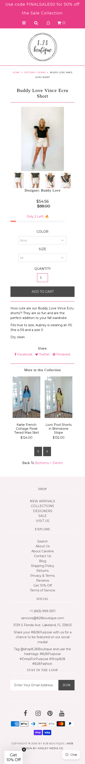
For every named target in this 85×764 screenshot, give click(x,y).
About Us (43, 546)
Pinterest (62, 354)
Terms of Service (42, 590)
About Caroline (42, 551)
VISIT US (42, 521)
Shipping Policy (42, 566)
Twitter (44, 354)
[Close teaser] (24, 749)
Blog (42, 561)
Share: (42, 348)
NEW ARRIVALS (42, 501)
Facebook (24, 354)
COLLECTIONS (42, 506)
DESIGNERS (42, 511)
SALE (42, 516)
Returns (42, 571)
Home (16, 72)
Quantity (42, 269)
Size (42, 249)
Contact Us (42, 556)
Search (42, 541)
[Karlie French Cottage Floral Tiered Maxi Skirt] (26, 417)
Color (42, 232)
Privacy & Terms (42, 576)
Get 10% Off (42, 585)
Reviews (42, 580)
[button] (13, 757)
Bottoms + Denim (34, 72)
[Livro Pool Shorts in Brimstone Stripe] (58, 417)
